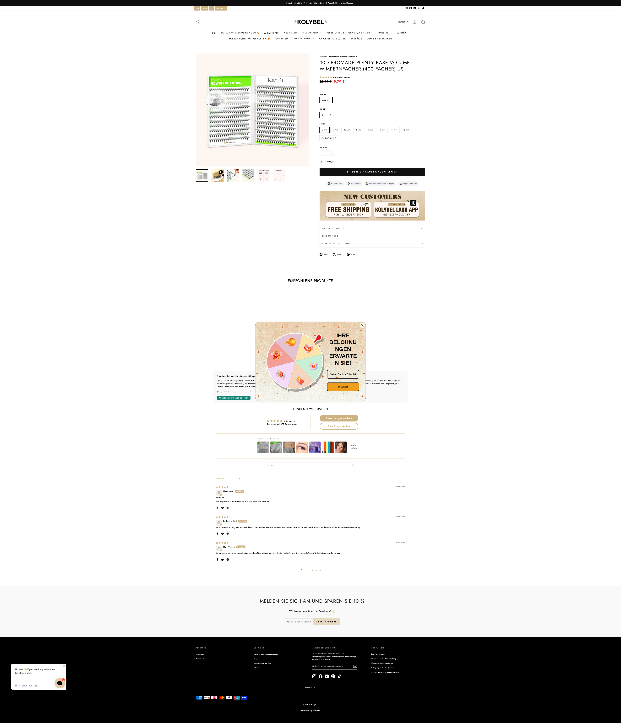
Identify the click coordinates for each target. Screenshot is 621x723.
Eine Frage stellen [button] (339, 426)
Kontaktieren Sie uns (262, 663)
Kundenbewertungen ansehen (233, 397)
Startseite (323, 56)
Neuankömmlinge (348, 56)
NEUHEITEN (290, 32)
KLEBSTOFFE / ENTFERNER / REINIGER (349, 32)
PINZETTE (383, 32)
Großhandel (302, 38)
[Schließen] (362, 325)
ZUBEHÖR (402, 32)
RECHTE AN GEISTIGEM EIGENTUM (385, 672)
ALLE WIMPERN (310, 32)
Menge (324, 147)
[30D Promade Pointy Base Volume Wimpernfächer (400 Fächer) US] (372, 206)
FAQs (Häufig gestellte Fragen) (266, 654)
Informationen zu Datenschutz (382, 663)
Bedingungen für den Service (382, 668)
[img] (222, 487)
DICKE (323, 94)
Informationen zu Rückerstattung (383, 659)
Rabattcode (200, 654)
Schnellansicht (223, 342)
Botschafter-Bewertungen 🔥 (240, 32)
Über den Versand (378, 654)
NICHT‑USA (221, 8)
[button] (403, 22)
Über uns (257, 668)
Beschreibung (330, 236)
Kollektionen (334, 56)
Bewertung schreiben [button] (339, 418)
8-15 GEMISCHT (329, 138)
